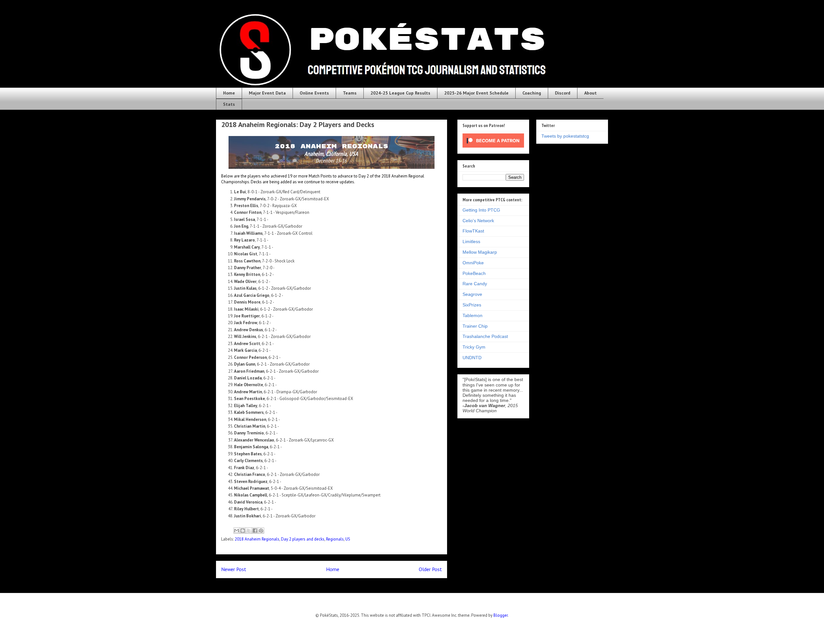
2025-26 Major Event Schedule (476, 93)
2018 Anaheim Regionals (257, 539)
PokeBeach (474, 273)
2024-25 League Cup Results (400, 93)
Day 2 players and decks (302, 539)
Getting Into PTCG (481, 210)
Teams (350, 93)
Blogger (500, 615)
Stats (229, 104)
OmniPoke (473, 262)
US (347, 539)
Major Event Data (267, 93)
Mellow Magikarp (480, 252)
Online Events (314, 93)
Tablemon (472, 315)
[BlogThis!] (242, 530)
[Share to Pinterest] (261, 530)
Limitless (471, 241)
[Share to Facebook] (255, 530)
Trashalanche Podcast (485, 336)
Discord (562, 93)
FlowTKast (473, 230)
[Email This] (236, 530)
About (590, 93)
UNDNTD (472, 357)
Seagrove (472, 294)
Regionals (335, 539)
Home (229, 93)
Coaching (531, 93)
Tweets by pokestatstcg (565, 136)
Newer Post (233, 569)
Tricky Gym (474, 347)
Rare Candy (475, 283)
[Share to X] (249, 530)
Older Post (430, 569)
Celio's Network (478, 220)
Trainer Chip (475, 326)
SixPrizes (472, 304)
